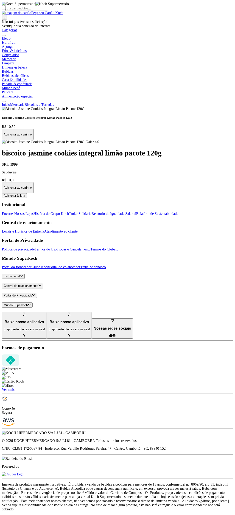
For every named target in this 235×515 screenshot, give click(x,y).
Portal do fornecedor (16, 267)
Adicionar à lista (14, 195)
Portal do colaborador (64, 267)
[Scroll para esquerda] (4, 35)
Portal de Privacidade (18, 295)
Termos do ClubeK (104, 249)
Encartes (8, 214)
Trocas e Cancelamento (73, 249)
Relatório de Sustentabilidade (157, 214)
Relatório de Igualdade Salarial (114, 214)
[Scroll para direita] (4, 101)
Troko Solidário (80, 214)
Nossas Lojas (24, 214)
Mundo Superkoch (16, 305)
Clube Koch (40, 267)
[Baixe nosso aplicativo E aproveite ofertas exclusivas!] (69, 336)
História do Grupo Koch (51, 214)
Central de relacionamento (21, 286)
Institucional (12, 276)
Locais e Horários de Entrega (23, 231)
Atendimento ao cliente (61, 231)
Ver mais (8, 389)
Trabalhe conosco (93, 267)
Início (6, 104)
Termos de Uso (46, 249)
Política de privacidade (18, 249)
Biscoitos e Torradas (39, 104)
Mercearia (17, 104)
